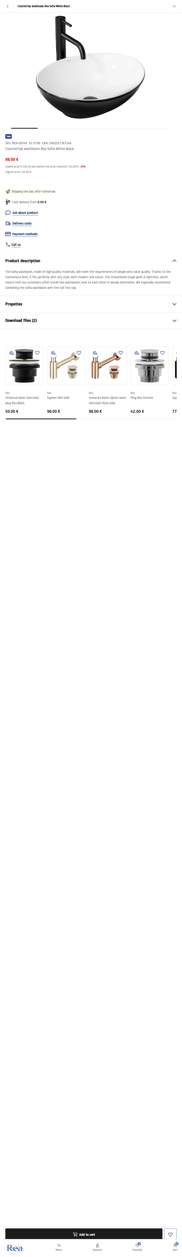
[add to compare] (11, 352)
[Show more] (174, 6)
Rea (7, 393)
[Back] (7, 6)
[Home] (14, 1248)
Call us (16, 244)
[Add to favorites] (37, 352)
